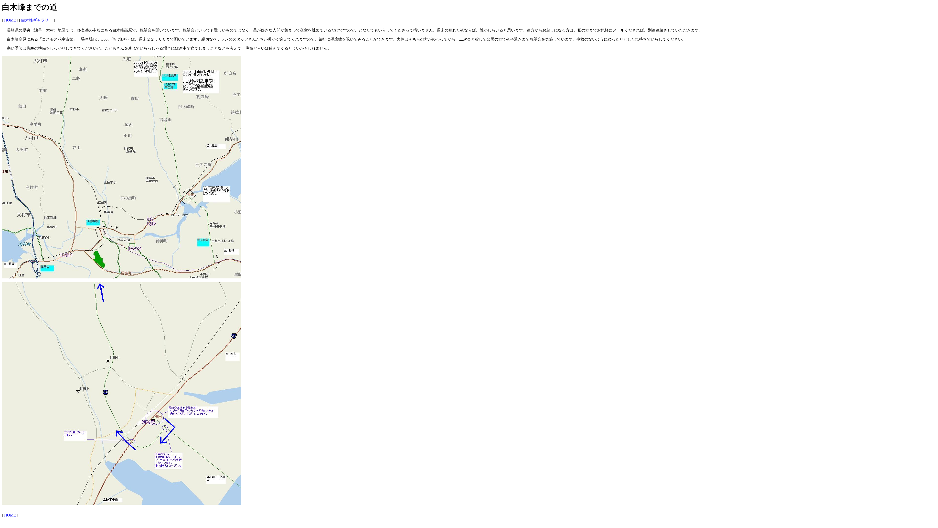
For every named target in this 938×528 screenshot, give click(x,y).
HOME (10, 20)
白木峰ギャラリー (37, 20)
